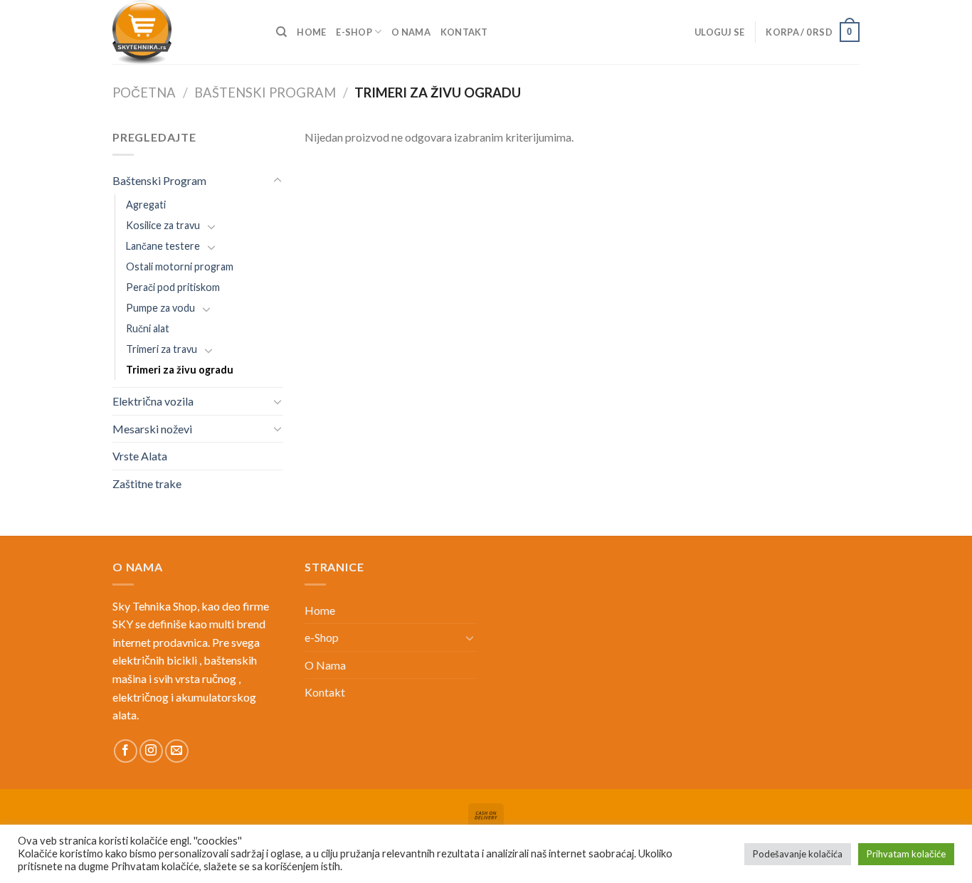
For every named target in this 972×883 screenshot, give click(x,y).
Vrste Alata (139, 455)
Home (311, 32)
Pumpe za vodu (160, 308)
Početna (144, 92)
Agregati (146, 205)
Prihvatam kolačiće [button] (906, 854)
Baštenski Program (265, 92)
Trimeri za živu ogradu (179, 370)
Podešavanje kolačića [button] (797, 854)
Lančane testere (163, 246)
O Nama (410, 32)
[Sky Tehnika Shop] (183, 32)
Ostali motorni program (179, 266)
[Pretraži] (281, 32)
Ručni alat (147, 328)
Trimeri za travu (161, 349)
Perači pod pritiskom (173, 287)
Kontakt (464, 32)
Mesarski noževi (152, 428)
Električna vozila (153, 401)
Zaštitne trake (146, 483)
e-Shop (354, 32)
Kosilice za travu (163, 225)
